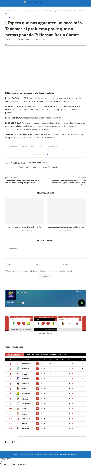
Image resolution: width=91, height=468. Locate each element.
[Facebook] (67, 3)
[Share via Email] (58, 155)
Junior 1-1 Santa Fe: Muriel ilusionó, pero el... (24, 227)
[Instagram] (72, 3)
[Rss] (81, 3)
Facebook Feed (11, 442)
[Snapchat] (79, 3)
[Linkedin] (74, 3)
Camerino (23, 146)
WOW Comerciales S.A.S (69, 454)
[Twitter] (69, 3)
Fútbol (33, 146)
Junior (41, 146)
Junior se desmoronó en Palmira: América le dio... (66, 227)
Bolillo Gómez (12, 146)
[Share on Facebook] (51, 155)
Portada (8, 11)
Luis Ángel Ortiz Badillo (21, 39)
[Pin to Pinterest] (56, 155)
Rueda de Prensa (52, 146)
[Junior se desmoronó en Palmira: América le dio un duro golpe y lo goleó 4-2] (66, 211)
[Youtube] (76, 3)
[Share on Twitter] (53, 155)
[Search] (89, 3)
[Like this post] (49, 155)
